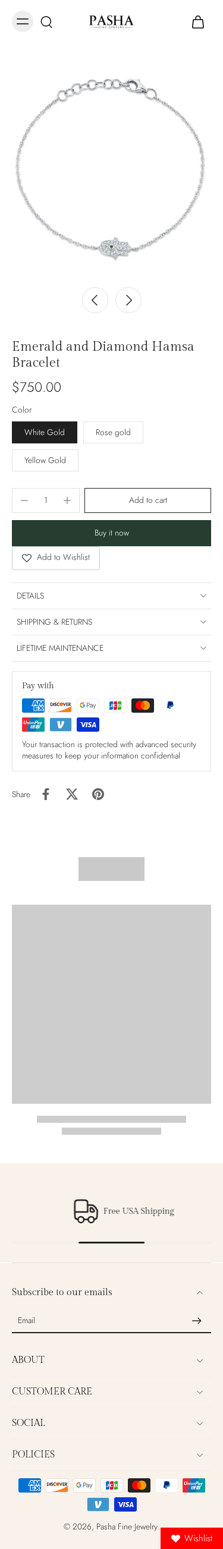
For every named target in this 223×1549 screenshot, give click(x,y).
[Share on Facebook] (46, 794)
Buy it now (112, 533)
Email (26, 1321)
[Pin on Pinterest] (98, 794)
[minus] (24, 500)
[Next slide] (128, 300)
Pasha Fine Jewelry (127, 1526)
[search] (46, 21)
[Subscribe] (197, 1320)
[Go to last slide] (95, 300)
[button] (147, 500)
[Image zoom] (111, 168)
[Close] (69, 1521)
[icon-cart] (198, 21)
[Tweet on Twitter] (72, 794)
